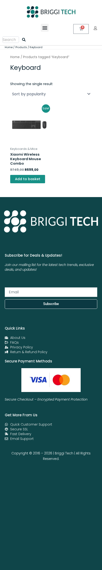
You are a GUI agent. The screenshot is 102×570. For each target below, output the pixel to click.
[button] (45, 28)
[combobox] (10, 39)
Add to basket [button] (27, 179)
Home (15, 57)
